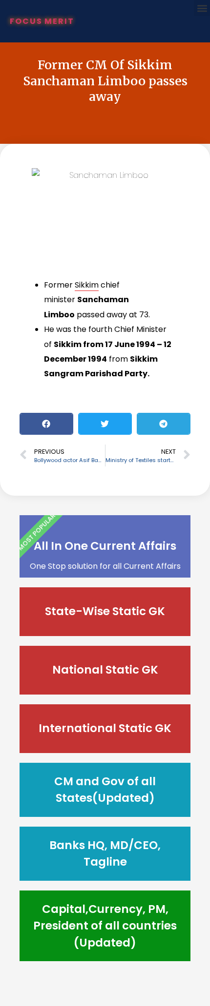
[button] (202, 8)
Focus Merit (42, 21)
